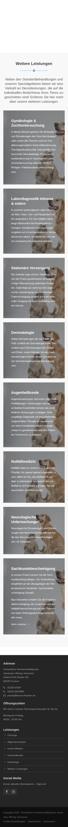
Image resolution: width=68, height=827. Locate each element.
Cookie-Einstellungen (14, 821)
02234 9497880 (15, 691)
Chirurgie (12, 735)
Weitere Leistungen (17, 768)
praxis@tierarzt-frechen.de (21, 695)
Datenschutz (34, 821)
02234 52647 (14, 687)
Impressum (49, 821)
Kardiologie (13, 762)
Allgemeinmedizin (16, 742)
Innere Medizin (15, 748)
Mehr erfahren (34, 596)
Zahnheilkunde (15, 755)
